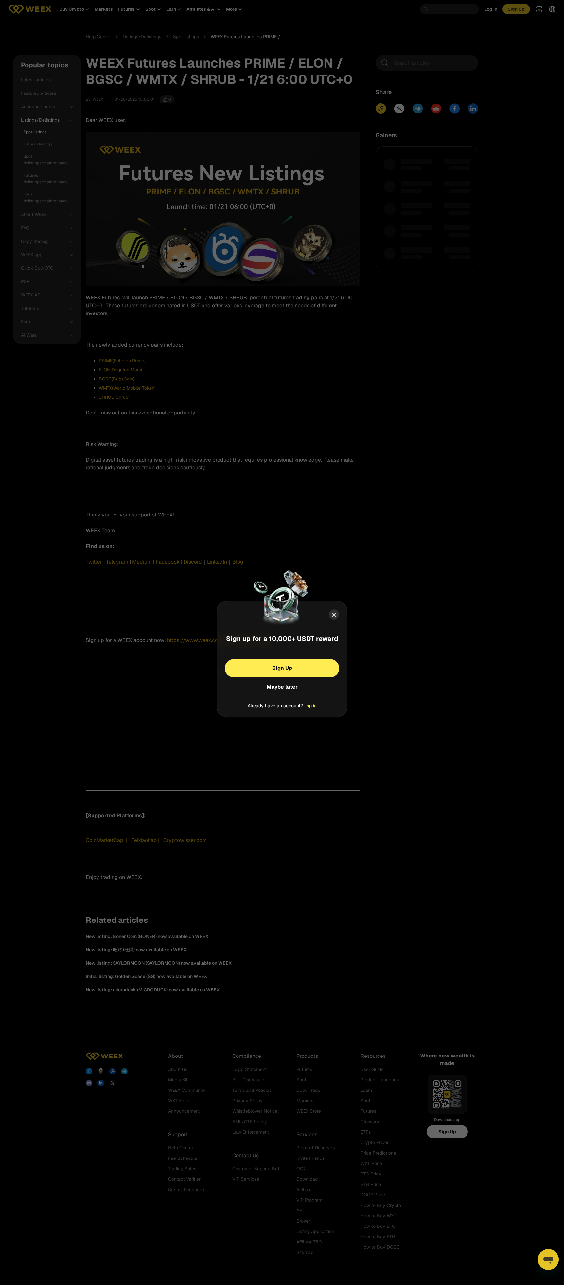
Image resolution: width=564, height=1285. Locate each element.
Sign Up (282, 667)
